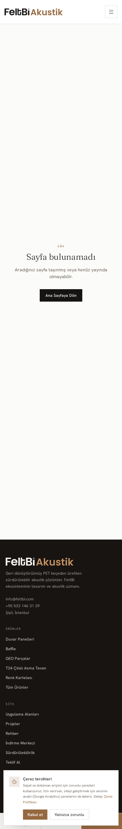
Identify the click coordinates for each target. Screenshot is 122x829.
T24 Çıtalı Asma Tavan (26, 668)
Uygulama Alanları (22, 714)
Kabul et (35, 814)
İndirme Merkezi (20, 743)
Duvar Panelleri (20, 639)
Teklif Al (13, 762)
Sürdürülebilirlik (20, 752)
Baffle (11, 648)
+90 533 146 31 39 (23, 605)
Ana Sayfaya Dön (61, 295)
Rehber (12, 733)
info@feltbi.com (20, 599)
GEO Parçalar (18, 658)
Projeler (13, 723)
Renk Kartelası (19, 677)
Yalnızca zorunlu (69, 814)
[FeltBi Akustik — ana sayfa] (33, 12)
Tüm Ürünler (17, 687)
